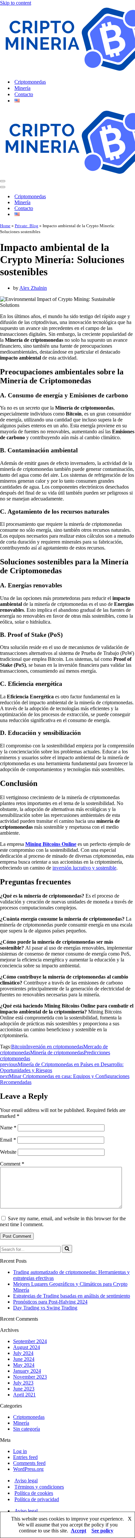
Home (5, 225)
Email (8, 1140)
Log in (20, 1451)
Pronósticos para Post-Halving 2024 (50, 1302)
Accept (78, 1530)
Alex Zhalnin (33, 288)
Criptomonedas (30, 82)
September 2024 (30, 1341)
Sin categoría (26, 1429)
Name (8, 1127)
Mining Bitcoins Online (50, 844)
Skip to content (15, 3)
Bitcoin (18, 1046)
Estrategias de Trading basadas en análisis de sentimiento (71, 1296)
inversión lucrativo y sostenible (84, 868)
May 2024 (23, 1365)
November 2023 (30, 1377)
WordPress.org (28, 1469)
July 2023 (23, 1383)
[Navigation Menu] (2, 181)
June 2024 (23, 1359)
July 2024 (23, 1353)
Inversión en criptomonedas (54, 1046)
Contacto (23, 94)
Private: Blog (26, 225)
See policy (102, 1530)
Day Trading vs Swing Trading (45, 1307)
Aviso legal (26, 1480)
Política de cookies (33, 1493)
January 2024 (27, 1371)
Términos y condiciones (39, 1487)
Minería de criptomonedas (57, 1052)
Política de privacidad (36, 1499)
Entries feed (25, 1457)
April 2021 (24, 1394)
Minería (22, 88)
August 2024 (26, 1347)
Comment (12, 1164)
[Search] (67, 1249)
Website (8, 1152)
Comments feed (29, 1463)
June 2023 (23, 1388)
